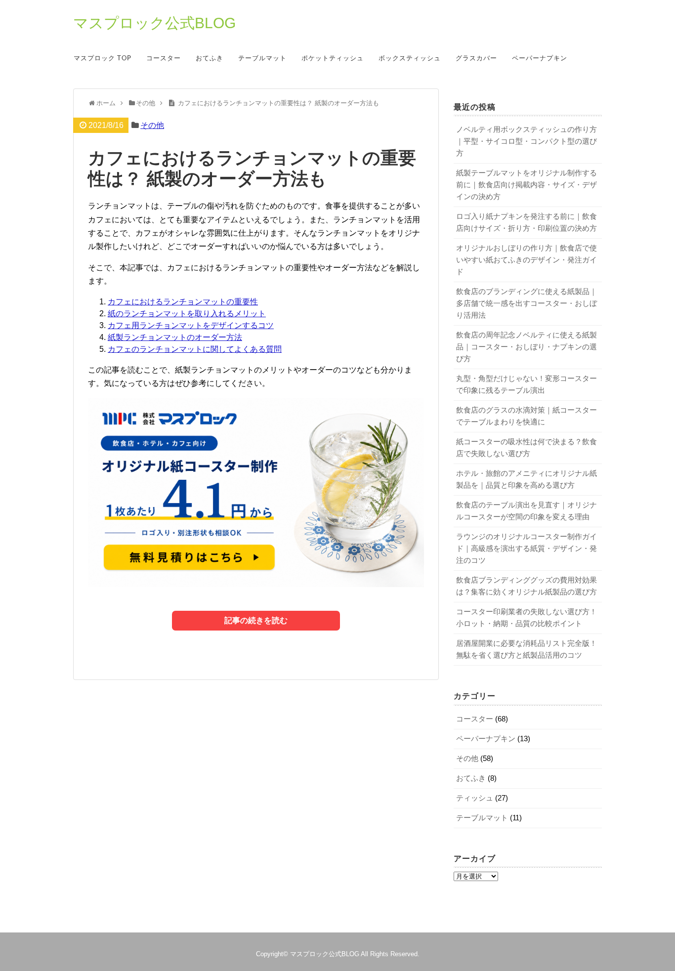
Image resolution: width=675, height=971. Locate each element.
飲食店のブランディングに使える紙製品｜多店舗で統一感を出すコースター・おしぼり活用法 (526, 303)
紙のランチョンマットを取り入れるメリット (187, 313)
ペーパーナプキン (539, 58)
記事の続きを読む (256, 620)
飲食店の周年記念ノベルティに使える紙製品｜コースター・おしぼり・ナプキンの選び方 (526, 347)
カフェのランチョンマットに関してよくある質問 (195, 349)
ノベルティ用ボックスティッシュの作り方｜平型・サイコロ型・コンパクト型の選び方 (526, 141)
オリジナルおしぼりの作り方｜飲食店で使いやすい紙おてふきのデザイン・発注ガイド (526, 260)
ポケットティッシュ (332, 58)
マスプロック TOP (102, 58)
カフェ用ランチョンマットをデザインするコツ (191, 325)
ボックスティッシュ (410, 58)
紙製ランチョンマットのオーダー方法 (175, 337)
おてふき (209, 58)
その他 (152, 125)
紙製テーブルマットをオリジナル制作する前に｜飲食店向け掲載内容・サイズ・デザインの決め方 (526, 185)
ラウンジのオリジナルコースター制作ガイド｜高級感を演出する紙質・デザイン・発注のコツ (526, 548)
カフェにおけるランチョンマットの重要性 (183, 301)
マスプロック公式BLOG (154, 23)
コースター (163, 58)
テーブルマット (262, 58)
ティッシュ (474, 798)
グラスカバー (476, 58)
